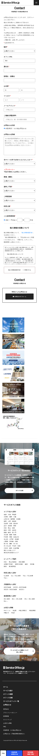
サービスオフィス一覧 (11, 701)
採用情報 (6, 716)
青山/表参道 (12, 562)
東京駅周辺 (12, 566)
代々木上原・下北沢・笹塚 (12, 546)
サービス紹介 (8, 690)
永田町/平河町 (8, 564)
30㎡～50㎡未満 (29, 599)
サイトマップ (7, 719)
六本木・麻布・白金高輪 (11, 548)
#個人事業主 (23, 610)
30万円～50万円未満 (10, 589)
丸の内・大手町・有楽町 (11, 539)
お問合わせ (7, 705)
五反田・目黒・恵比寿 (11, 523)
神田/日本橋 (19, 564)
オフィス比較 (19, 490)
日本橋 (32, 564)
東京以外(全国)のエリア (11, 552)
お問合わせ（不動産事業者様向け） (14, 734)
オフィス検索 (8, 694)
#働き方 (6, 612)
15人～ (6, 578)
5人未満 (6, 575)
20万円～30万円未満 (19, 587)
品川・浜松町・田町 (10, 525)
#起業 (14, 610)
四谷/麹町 (22, 562)
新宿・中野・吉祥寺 (10, 530)
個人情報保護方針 (27, 232)
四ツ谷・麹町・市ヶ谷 (11, 543)
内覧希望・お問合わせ (14, 753)
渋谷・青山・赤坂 (9, 528)
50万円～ (22, 589)
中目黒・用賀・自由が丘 (11, 537)
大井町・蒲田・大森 (10, 517)
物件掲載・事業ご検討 (30, 753)
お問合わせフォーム (20, 296)
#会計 (13, 612)
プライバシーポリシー (10, 712)
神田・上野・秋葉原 (10, 521)
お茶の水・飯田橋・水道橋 (12, 519)
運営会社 (6, 709)
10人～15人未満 (28, 575)
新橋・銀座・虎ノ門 (10, 532)
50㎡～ (6, 601)
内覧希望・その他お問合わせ (12, 730)
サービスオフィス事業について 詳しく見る (19, 651)
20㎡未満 (7, 599)
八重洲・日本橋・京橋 (11, 541)
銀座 (26, 564)
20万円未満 (7, 587)
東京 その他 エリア (10, 550)
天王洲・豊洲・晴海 (10, 534)
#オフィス (7, 610)
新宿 (5, 566)
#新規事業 (32, 610)
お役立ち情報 (8, 607)
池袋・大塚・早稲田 (10, 514)
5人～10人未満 (15, 575)
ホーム (5, 687)
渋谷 (5, 562)
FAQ (4, 726)
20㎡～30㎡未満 (17, 599)
